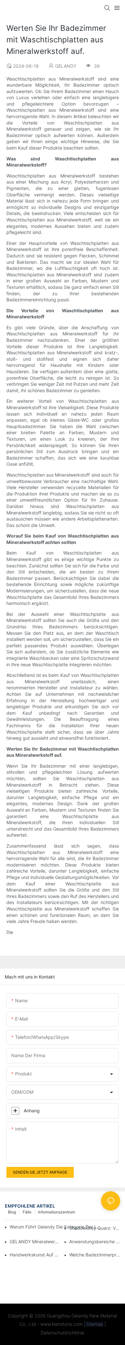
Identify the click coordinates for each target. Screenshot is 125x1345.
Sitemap (94, 1324)
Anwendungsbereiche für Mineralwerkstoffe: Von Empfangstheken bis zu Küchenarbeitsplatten (94, 1241)
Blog (12, 1212)
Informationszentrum (56, 1212)
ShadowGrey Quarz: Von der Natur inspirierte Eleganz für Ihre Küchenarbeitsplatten (94, 1228)
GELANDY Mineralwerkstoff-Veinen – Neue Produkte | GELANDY (35, 1241)
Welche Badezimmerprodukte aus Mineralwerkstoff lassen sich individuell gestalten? (94, 1254)
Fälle (27, 1212)
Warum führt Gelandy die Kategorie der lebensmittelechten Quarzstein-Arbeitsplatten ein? (56, 1226)
